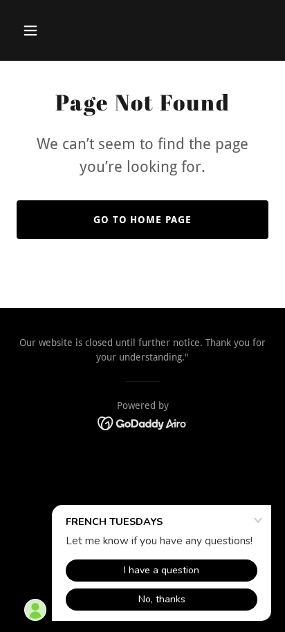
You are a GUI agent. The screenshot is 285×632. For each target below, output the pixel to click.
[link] (143, 422)
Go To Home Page (142, 219)
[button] (36, 30)
